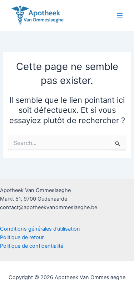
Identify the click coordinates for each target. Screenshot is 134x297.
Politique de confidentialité (31, 246)
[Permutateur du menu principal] (120, 15)
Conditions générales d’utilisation (40, 229)
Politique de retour (22, 237)
